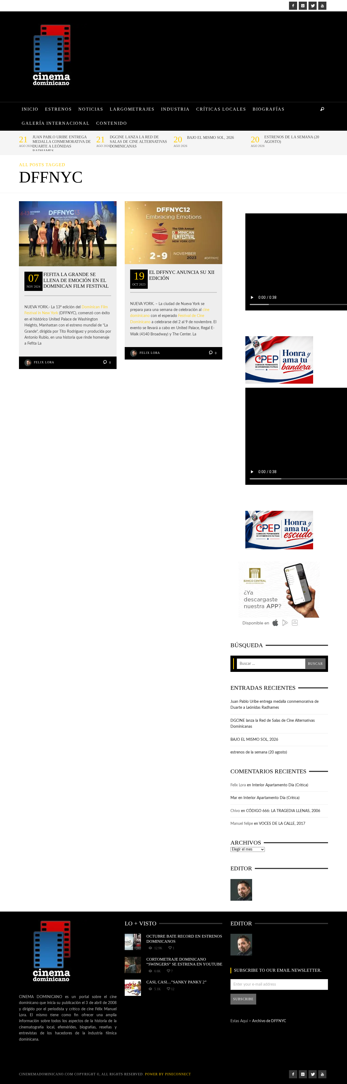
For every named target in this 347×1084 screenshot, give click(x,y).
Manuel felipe (241, 824)
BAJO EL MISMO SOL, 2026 (210, 138)
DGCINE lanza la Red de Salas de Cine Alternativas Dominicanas (138, 141)
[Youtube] (322, 6)
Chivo (235, 811)
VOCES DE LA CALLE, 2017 (282, 824)
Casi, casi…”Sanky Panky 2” (176, 982)
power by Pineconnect (168, 1074)
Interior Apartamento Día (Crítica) (280, 785)
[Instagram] (303, 6)
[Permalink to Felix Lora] (241, 890)
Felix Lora (44, 362)
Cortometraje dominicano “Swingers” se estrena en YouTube (184, 961)
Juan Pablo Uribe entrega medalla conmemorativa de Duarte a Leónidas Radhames (62, 144)
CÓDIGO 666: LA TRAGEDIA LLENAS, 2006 (283, 811)
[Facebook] (293, 6)
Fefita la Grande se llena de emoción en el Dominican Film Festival (76, 280)
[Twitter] (313, 6)
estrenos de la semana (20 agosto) (291, 139)
